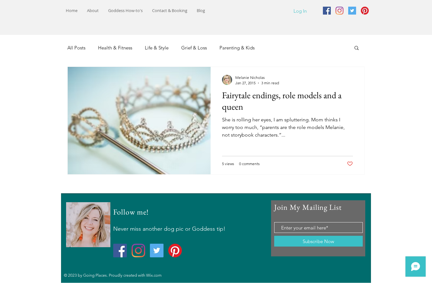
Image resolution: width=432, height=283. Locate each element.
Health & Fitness (115, 48)
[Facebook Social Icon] (327, 11)
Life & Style (157, 48)
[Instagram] (339, 11)
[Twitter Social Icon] (352, 11)
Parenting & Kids (237, 48)
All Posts (76, 48)
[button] (357, 48)
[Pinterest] (365, 11)
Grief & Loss (194, 48)
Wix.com (154, 275)
